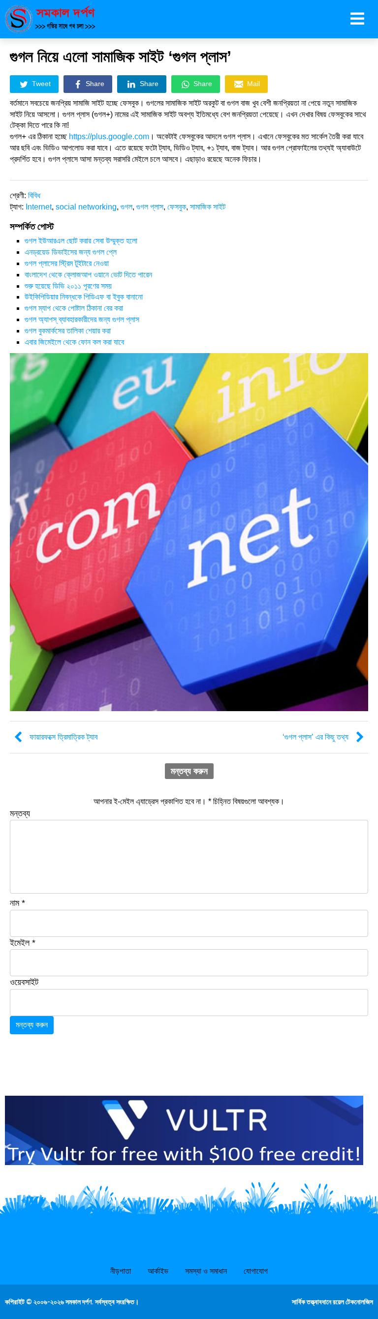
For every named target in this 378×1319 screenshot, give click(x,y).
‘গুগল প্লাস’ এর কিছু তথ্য (315, 737)
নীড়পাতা (120, 1271)
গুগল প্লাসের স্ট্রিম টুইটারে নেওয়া (67, 263)
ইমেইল (22, 943)
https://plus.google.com (109, 136)
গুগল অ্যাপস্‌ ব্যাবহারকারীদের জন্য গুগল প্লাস (82, 319)
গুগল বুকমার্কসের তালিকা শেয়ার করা (68, 331)
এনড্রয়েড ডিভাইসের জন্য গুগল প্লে (71, 252)
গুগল (126, 207)
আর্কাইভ (158, 1271)
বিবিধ (34, 195)
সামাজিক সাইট (207, 207)
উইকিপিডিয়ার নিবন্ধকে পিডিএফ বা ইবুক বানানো (84, 297)
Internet (39, 207)
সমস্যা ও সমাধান (206, 1271)
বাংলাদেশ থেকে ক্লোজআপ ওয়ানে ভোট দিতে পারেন (88, 274)
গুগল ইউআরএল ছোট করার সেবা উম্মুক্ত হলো (81, 241)
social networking (86, 207)
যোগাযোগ (256, 1271)
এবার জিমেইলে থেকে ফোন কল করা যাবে (74, 342)
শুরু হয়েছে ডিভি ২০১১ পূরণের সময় (68, 286)
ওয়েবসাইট (24, 982)
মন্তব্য (20, 813)
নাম (17, 903)
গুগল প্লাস (149, 207)
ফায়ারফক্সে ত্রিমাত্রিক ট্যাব (63, 737)
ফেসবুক (176, 207)
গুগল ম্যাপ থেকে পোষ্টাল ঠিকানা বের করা (74, 308)
